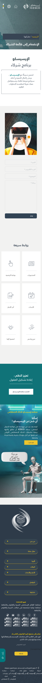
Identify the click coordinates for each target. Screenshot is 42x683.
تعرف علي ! (31, 442)
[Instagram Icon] (18, 615)
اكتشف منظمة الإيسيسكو (21, 392)
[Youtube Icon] (13, 615)
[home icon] (15, 6)
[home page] (32, 6)
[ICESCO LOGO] (21, 521)
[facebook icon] (34, 615)
